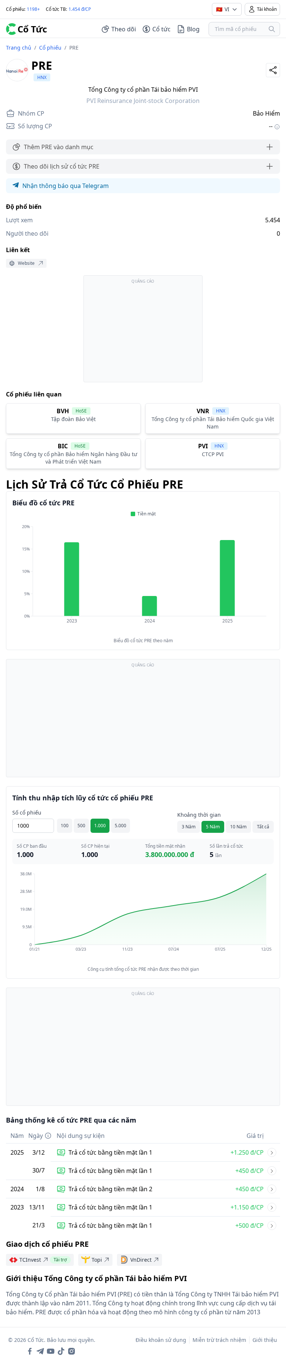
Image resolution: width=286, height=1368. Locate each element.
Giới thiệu (264, 1339)
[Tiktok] (61, 1351)
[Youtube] (50, 1351)
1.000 (100, 825)
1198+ (33, 9)
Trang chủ (18, 47)
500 (81, 825)
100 (65, 825)
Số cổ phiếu (26, 812)
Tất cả (263, 826)
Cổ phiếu (50, 47)
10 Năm (238, 826)
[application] (143, 579)
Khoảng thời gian (199, 814)
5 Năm (213, 826)
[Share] (273, 70)
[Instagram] (71, 1351)
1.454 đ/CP (80, 9)
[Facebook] (29, 1351)
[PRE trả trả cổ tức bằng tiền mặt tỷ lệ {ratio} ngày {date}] (271, 1152)
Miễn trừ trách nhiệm (219, 1339)
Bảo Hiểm (266, 113)
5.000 (120, 825)
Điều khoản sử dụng (161, 1339)
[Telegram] (40, 1351)
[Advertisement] (143, 332)
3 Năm (189, 826)
